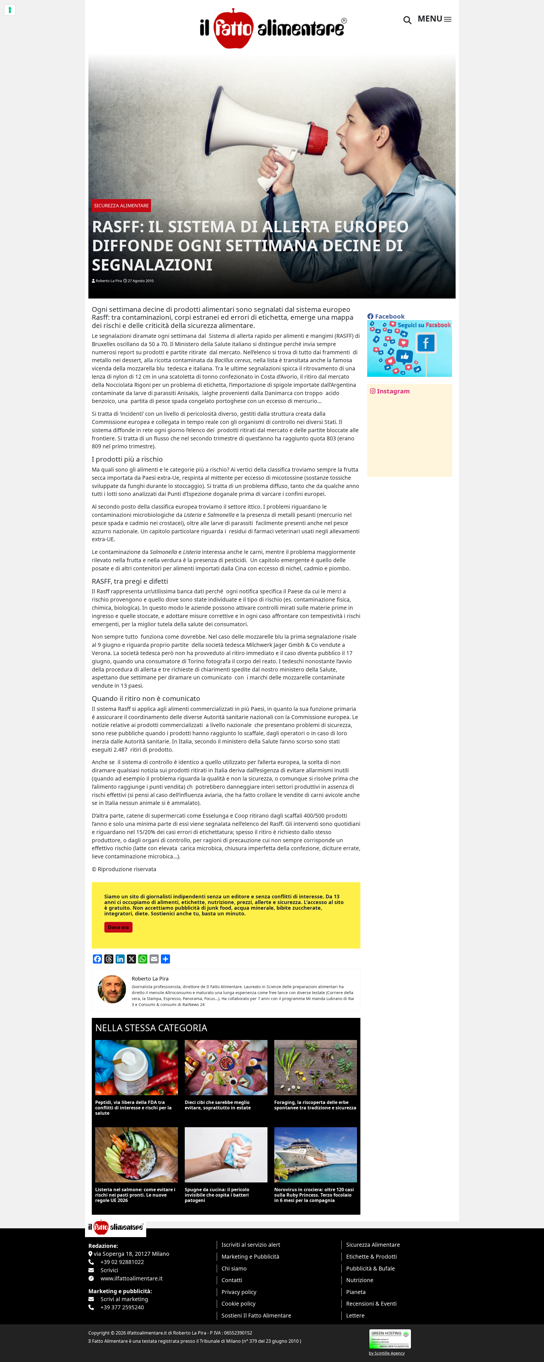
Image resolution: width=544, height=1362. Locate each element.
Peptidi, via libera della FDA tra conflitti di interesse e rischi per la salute (133, 1107)
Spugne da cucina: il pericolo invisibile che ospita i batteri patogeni (217, 1194)
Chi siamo (234, 1268)
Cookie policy (239, 1303)
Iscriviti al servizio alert (251, 1244)
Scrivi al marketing (124, 1299)
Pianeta (356, 1292)
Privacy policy (239, 1292)
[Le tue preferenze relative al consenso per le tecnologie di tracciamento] (10, 10)
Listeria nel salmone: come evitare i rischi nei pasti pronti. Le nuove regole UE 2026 (135, 1194)
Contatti (232, 1280)
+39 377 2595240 (122, 1307)
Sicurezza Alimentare (373, 1244)
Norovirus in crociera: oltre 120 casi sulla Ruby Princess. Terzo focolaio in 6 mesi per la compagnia (314, 1194)
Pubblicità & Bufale (370, 1268)
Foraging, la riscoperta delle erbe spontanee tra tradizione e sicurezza (315, 1105)
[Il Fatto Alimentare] (272, 27)
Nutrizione (359, 1280)
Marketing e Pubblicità (250, 1256)
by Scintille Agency (387, 1353)
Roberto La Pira (109, 280)
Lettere (355, 1315)
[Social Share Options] (375, 469)
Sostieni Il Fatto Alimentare (256, 1315)
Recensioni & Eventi (371, 1303)
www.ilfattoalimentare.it (132, 1278)
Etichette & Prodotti (371, 1256)
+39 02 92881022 (122, 1262)
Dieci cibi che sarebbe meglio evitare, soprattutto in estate (218, 1105)
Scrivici (109, 1270)
